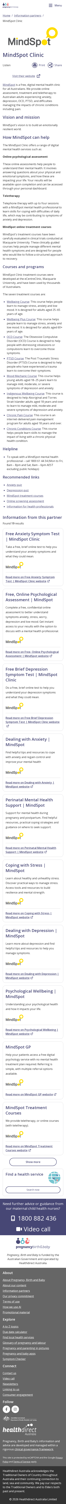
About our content (14, 1285)
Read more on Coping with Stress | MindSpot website (29, 915)
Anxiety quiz (14, 485)
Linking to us (11, 1389)
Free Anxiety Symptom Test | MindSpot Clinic (33, 536)
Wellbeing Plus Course (21, 319)
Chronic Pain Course (20, 415)
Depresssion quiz (18, 490)
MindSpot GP (18, 1047)
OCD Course (14, 337)
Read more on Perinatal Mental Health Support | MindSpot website (31, 850)
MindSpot (9, 85)
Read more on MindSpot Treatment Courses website (29, 1148)
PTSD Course (15, 358)
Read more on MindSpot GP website (29, 1094)
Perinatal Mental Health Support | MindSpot (29, 802)
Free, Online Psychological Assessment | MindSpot (31, 596)
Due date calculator (15, 1332)
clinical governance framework (34, 1449)
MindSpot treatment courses (25, 496)
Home (6, 15)
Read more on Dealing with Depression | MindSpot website (32, 976)
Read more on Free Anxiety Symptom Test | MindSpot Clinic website (30, 579)
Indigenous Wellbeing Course (25, 393)
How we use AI (12, 1307)
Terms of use (11, 1301)
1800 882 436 (37, 1218)
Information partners (27, 15)
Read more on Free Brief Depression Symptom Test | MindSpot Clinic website (33, 720)
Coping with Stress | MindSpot (26, 867)
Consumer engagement (18, 1395)
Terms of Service (21, 1461)
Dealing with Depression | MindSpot (31, 933)
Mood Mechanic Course (22, 376)
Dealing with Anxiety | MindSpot (28, 741)
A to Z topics (10, 1326)
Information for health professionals (30, 506)
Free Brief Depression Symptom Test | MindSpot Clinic (31, 674)
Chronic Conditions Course (24, 429)
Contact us (9, 1373)
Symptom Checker (14, 1359)
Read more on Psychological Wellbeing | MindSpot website (32, 1032)
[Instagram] (15, 1409)
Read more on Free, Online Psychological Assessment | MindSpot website (32, 654)
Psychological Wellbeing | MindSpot (31, 993)
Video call (37, 1229)
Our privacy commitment (18, 1296)
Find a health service (24, 1174)
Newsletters (10, 1384)
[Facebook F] (6, 1409)
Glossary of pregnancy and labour (24, 1343)
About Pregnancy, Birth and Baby (24, 1280)
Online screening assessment (25, 501)
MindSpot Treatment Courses (26, 1110)
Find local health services (18, 1337)
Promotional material (16, 1312)
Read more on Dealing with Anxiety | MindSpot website (30, 784)
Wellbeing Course (18, 302)
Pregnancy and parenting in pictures (26, 1348)
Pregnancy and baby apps (19, 1353)
